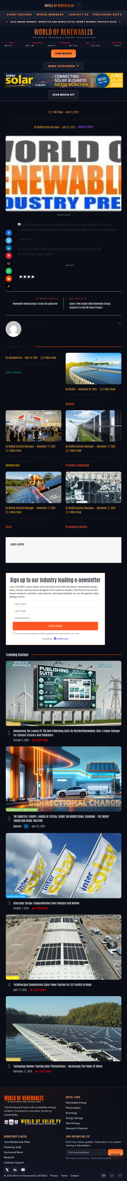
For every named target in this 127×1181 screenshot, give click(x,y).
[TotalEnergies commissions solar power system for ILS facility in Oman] (63, 947)
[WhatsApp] (9, 271)
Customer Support (14, 1162)
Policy (9, 526)
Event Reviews (19, 14)
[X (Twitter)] (7, 1170)
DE (111, 1175)
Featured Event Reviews (16, 896)
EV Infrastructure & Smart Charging (22, 809)
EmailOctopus (62, 639)
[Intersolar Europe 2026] (63, 80)
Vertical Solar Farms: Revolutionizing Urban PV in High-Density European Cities (92, 458)
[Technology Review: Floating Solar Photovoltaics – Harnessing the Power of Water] (63, 1028)
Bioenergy (71, 1112)
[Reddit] (9, 278)
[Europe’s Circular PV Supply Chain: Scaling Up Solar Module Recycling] (93, 487)
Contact (74, 1175)
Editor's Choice (13, 724)
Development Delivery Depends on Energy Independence (28, 365)
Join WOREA (63, 53)
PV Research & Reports (76, 526)
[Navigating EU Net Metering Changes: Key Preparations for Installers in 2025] (33, 487)
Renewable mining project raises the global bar (35, 303)
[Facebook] (9, 233)
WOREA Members (50, 14)
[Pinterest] (9, 256)
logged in (29, 551)
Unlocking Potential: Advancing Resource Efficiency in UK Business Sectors (88, 397)
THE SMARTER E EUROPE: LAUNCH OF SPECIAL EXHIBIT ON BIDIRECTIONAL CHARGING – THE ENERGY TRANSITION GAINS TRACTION (61, 818)
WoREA (72, 389)
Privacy (54, 1175)
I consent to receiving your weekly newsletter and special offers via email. (47, 633)
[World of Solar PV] (41, 1122)
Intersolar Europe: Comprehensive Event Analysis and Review (46, 903)
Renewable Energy (76, 1102)
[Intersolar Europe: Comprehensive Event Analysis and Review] (63, 865)
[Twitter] (9, 240)
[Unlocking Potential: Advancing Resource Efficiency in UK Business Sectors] (93, 368)
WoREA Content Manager (21, 446)
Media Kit (9, 1157)
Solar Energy (12, 978)
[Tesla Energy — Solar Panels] (63, 44)
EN (103, 1175)
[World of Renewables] (11, 1122)
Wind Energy (73, 1123)
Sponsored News (13, 1152)
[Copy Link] (9, 286)
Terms (64, 1175)
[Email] (9, 263)
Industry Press (85, 126)
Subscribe (115, 1154)
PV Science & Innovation (77, 465)
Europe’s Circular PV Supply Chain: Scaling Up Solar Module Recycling (93, 520)
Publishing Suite (107, 14)
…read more (25, 239)
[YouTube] (23, 1170)
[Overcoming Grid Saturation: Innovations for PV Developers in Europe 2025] (33, 426)
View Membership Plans (17, 1142)
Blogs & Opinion (13, 372)
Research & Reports (77, 1128)
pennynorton (15, 357)
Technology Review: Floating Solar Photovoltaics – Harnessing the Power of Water (58, 1066)
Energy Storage (74, 1118)
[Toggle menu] (79, 5)
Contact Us (78, 14)
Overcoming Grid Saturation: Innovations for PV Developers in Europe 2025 (31, 458)
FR (120, 1175)
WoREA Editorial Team (48, 127)
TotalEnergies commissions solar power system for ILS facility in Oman (52, 984)
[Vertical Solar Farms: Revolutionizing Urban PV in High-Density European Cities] (93, 426)
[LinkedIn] (9, 248)
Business (70, 403)
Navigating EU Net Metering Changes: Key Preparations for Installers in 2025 (28, 520)
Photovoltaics (13, 465)
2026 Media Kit (63, 94)
